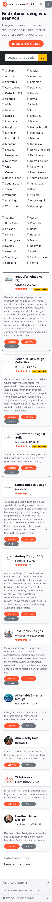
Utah (33, 189)
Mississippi (12, 138)
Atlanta (9, 217)
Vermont (10, 195)
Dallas (34, 229)
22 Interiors (23, 777)
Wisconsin (11, 206)
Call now (29, 341)
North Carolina (39, 161)
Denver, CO (21, 489)
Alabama (10, 70)
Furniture (9, 864)
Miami (34, 240)
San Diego (11, 257)
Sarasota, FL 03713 (25, 560)
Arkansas (35, 76)
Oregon (9, 172)
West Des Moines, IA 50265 (29, 635)
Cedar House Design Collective (29, 360)
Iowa (33, 110)
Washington (12, 200)
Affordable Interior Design (28, 697)
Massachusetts (39, 127)
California (11, 82)
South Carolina (39, 178)
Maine (34, 121)
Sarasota (10, 262)
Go (42, 58)
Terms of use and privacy (18, 898)
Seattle (34, 262)
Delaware (35, 87)
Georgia (10, 99)
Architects (24, 864)
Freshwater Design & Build (30, 435)
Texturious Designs (29, 631)
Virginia (34, 195)
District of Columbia (17, 93)
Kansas (9, 115)
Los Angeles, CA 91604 (27, 781)
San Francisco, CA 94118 (28, 824)
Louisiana (11, 121)
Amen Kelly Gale (26, 738)
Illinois (34, 104)
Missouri (35, 138)
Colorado (35, 82)
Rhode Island (13, 178)
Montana (10, 144)
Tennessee (36, 183)
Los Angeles (12, 240)
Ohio (8, 166)
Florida (34, 93)
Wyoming (36, 206)
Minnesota (36, 132)
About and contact (15, 882)
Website (12, 341)
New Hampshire (40, 149)
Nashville (35, 246)
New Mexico (37, 155)
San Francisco (38, 257)
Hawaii (34, 99)
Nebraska (36, 144)
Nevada (9, 149)
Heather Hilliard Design (26, 818)
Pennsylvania (38, 172)
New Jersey (12, 155)
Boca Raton (12, 223)
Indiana (9, 110)
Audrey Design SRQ (29, 556)
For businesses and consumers (22, 890)
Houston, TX (21, 742)
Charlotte (35, 223)
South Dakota (13, 183)
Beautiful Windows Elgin (28, 278)
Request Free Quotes (26, 44)
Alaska (34, 70)
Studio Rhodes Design (30, 485)
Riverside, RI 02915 (25, 367)
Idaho (8, 104)
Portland (35, 251)
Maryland (11, 127)
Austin (34, 217)
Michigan (10, 132)
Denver (9, 234)
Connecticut (12, 87)
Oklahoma (36, 166)
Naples (9, 246)
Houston (35, 234)
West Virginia (38, 200)
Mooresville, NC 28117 (27, 442)
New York (11, 161)
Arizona (9, 76)
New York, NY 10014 (26, 703)
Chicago (10, 229)
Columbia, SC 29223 (26, 284)
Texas (8, 189)
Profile (12, 346)
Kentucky (35, 115)
